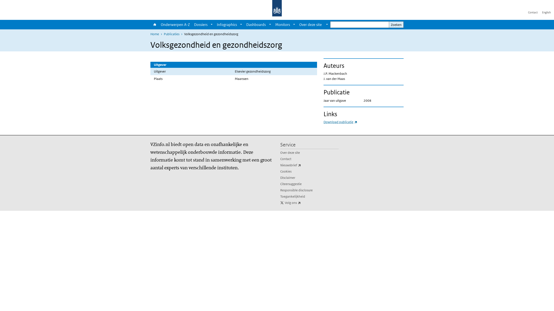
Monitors (282, 24)
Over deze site (290, 153)
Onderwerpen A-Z (175, 24)
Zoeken (396, 25)
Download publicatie (340, 122)
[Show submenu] (212, 24)
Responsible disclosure (296, 190)
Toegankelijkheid (292, 196)
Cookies (285, 171)
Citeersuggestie (291, 184)
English (546, 12)
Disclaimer (287, 178)
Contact (533, 12)
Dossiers (201, 24)
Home (154, 24)
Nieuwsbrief (300, 165)
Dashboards (256, 24)
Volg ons (302, 202)
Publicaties (171, 34)
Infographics (227, 24)
